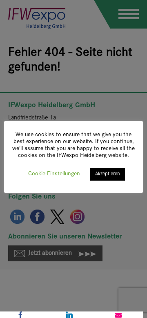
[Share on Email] (118, 314)
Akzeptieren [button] (107, 174)
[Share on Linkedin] (69, 314)
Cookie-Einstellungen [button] (54, 174)
